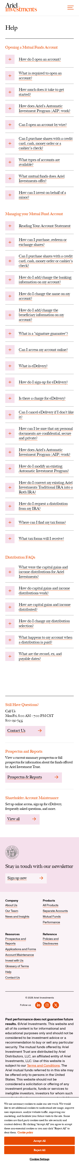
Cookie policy (25, 1132)
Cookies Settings (39, 1159)
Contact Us (12, 978)
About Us (11, 905)
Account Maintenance (19, 955)
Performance (51, 922)
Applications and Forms (20, 949)
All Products (50, 905)
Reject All (39, 1150)
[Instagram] (47, 1005)
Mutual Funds (52, 917)
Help (8, 972)
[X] (55, 1005)
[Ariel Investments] (21, 10)
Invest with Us (14, 961)
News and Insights (17, 917)
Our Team (11, 911)
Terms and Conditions (43, 1065)
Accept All (39, 1140)
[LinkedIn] (38, 1005)
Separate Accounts (55, 911)
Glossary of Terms (17, 966)
